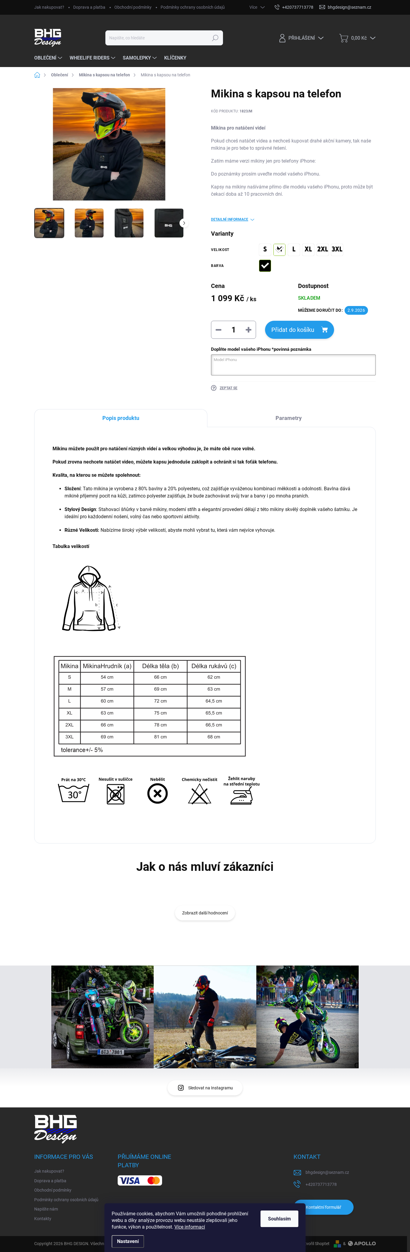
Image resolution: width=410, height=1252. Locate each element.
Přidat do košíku (292, 329)
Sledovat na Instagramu (210, 1087)
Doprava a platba (89, 7)
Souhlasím (279, 1219)
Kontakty (42, 1218)
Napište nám (46, 1209)
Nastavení (128, 1241)
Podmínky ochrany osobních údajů (193, 7)
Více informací (189, 1227)
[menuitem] (49, 58)
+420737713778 (321, 1184)
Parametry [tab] (289, 418)
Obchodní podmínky (133, 7)
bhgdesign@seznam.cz (327, 1172)
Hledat (215, 37)
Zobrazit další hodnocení (205, 913)
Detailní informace (229, 219)
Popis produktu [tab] (120, 418)
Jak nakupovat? (49, 7)
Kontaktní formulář (323, 1207)
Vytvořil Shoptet (315, 1243)
